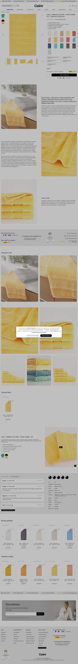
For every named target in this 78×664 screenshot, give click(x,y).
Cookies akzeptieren (46, 335)
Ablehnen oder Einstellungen (33, 335)
